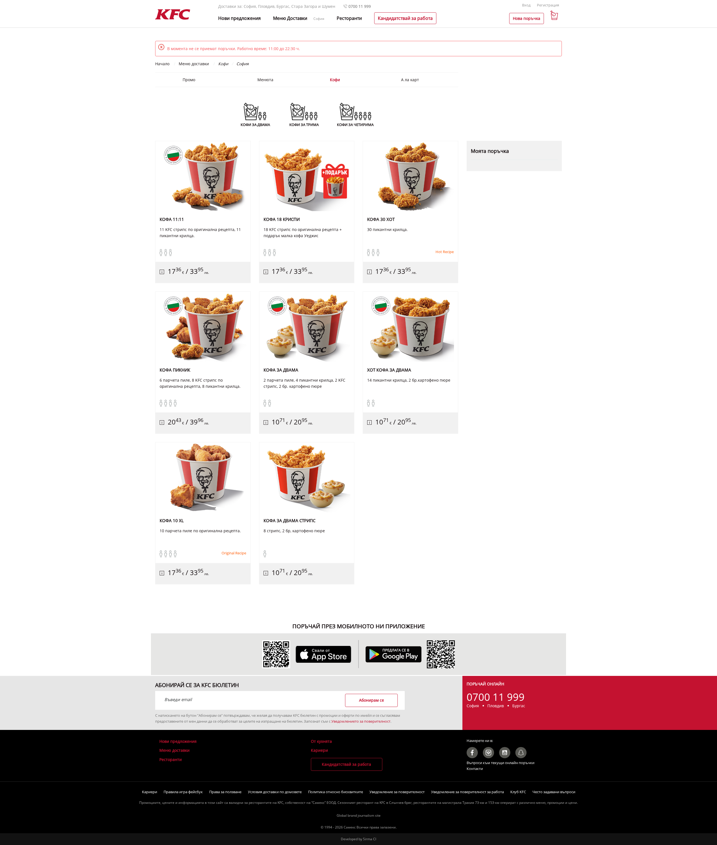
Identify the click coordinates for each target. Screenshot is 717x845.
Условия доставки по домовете (275, 791)
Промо (189, 79)
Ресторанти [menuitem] (349, 18)
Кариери (319, 750)
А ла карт (410, 79)
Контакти (475, 768)
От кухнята (321, 741)
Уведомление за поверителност (397, 791)
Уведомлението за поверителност (360, 721)
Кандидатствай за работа (346, 764)
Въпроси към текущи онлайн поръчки (500, 762)
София (318, 18)
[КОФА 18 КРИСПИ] (306, 176)
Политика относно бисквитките (335, 791)
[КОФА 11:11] (202, 176)
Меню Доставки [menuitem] (290, 18)
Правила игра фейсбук (183, 791)
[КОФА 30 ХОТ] (410, 176)
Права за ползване (225, 791)
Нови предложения (178, 741)
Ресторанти (170, 759)
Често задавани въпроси (553, 791)
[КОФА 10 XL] (202, 477)
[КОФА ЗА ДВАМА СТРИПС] (306, 477)
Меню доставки (174, 750)
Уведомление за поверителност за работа (467, 791)
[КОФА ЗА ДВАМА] (306, 327)
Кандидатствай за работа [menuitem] (405, 18)
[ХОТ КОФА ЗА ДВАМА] (410, 327)
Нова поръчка (526, 18)
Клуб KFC (518, 791)
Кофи (335, 79)
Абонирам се (371, 700)
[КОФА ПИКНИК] (202, 327)
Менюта (265, 79)
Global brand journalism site (359, 815)
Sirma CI (369, 839)
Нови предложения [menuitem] (239, 18)
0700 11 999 (359, 6)
